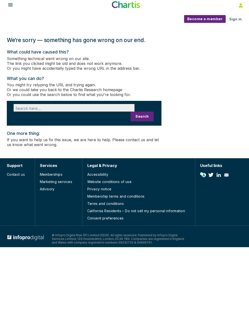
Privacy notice (99, 189)
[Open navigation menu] (8, 5)
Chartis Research (86, 89)
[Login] (240, 5)
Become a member (205, 19)
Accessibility (97, 174)
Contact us (16, 174)
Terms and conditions (105, 203)
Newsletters (226, 175)
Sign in (235, 19)
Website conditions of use (109, 182)
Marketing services (56, 182)
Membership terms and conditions (116, 196)
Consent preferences (105, 218)
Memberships (51, 174)
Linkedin (219, 175)
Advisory (47, 189)
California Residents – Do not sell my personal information (136, 211)
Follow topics (203, 175)
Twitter (211, 175)
